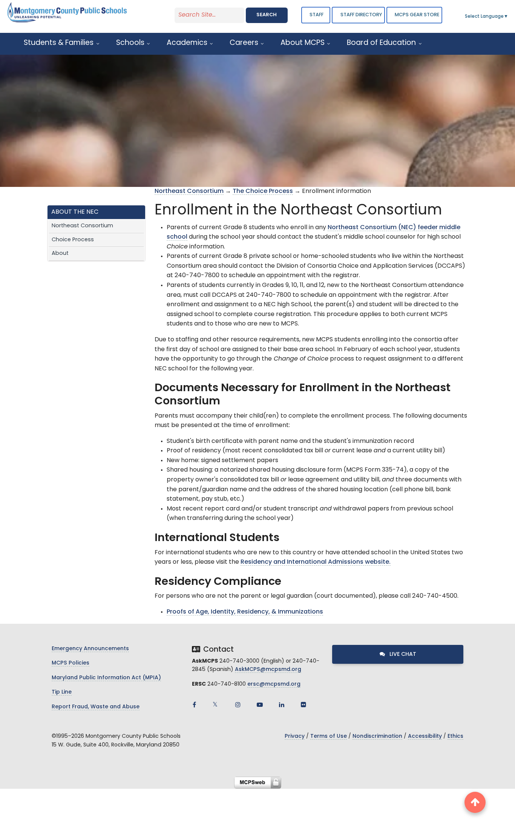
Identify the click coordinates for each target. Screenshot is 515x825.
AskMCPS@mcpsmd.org (268, 669)
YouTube (260, 704)
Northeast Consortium (82, 226)
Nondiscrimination (377, 736)
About (60, 253)
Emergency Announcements (90, 649)
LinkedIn (281, 704)
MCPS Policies (70, 663)
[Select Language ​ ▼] (508, 16)
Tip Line (62, 692)
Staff (316, 14)
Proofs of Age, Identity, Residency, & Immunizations (245, 612)
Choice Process (73, 240)
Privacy (295, 736)
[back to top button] (475, 802)
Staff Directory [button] (361, 14)
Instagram (238, 704)
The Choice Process (263, 191)
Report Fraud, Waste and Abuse (95, 707)
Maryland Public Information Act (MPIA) (106, 678)
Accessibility (425, 736)
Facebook (194, 704)
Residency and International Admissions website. (316, 562)
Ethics (455, 736)
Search (266, 14)
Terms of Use (328, 736)
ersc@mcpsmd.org (273, 684)
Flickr (303, 704)
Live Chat (402, 654)
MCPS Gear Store (417, 14)
